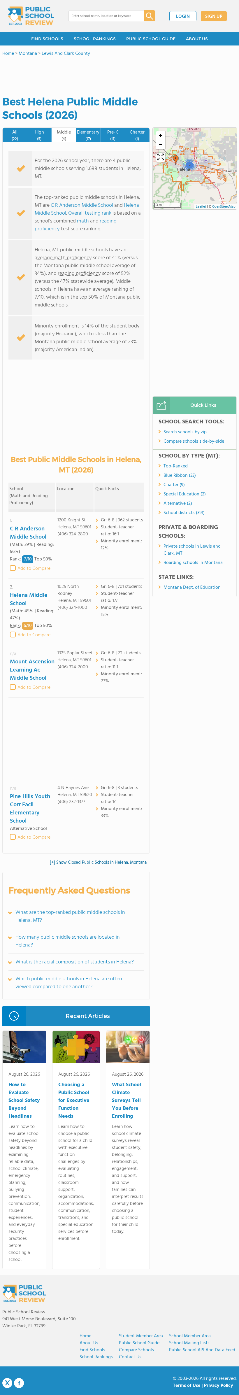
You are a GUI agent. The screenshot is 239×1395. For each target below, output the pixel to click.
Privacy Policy (218, 1385)
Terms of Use (187, 1385)
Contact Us (130, 1357)
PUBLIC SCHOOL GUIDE (150, 38)
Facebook (18, 1383)
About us (89, 1343)
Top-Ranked (176, 466)
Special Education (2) (185, 494)
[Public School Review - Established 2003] (31, 16)
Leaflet (201, 207)
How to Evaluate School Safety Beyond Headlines (24, 1100)
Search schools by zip (185, 432)
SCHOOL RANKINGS (95, 38)
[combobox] (102, 16)
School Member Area (190, 1336)
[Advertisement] (76, 739)
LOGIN (183, 16)
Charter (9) (174, 484)
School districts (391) (184, 512)
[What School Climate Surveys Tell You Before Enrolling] (128, 1048)
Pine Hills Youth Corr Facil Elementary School (30, 809)
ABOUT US (197, 38)
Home (85, 1336)
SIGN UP (213, 16)
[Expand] (160, 157)
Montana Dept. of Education (192, 587)
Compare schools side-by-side (194, 441)
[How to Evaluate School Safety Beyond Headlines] (24, 1048)
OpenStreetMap (224, 207)
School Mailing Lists (189, 1343)
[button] (176, 160)
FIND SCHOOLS (47, 38)
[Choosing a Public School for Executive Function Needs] (76, 1048)
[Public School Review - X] (7, 1383)
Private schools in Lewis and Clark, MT (192, 550)
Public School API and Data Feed (202, 1350)
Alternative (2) (178, 503)
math (83, 221)
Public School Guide (139, 1343)
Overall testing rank (89, 213)
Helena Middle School (29, 599)
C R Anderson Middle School (82, 205)
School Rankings (96, 1357)
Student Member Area (141, 1336)
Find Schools (92, 1350)
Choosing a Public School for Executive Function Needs (73, 1100)
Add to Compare (33, 569)
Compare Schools (136, 1350)
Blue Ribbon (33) (180, 475)
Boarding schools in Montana (193, 562)
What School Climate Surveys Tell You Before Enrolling (126, 1100)
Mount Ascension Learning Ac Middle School (32, 670)
